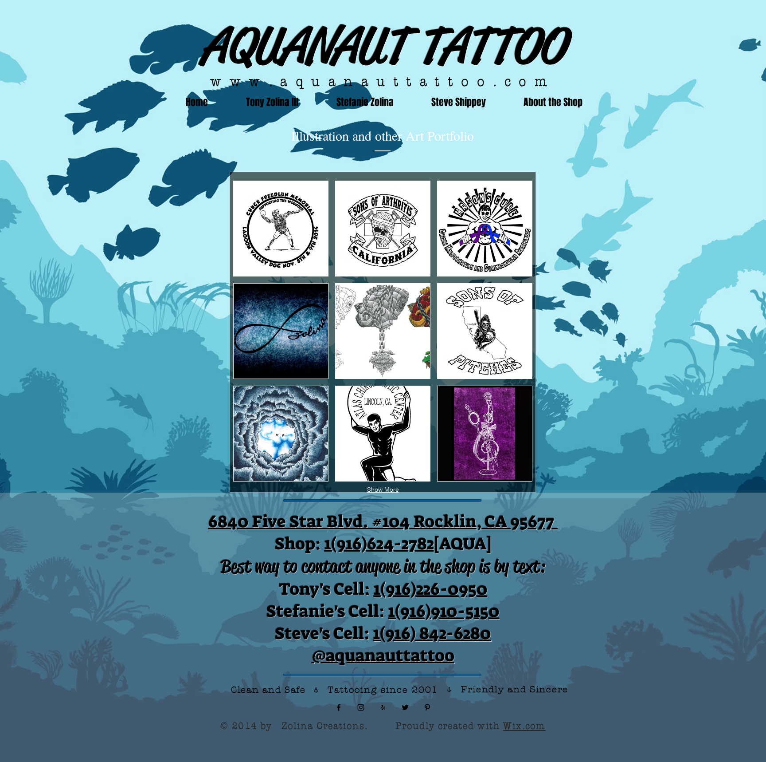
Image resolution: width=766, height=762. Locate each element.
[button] (280, 228)
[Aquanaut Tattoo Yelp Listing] (383, 707)
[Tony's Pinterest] (427, 707)
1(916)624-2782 (379, 544)
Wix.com (524, 725)
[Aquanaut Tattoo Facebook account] (338, 707)
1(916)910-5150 (444, 611)
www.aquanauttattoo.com (383, 81)
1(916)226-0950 (431, 589)
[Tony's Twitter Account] (405, 707)
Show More (383, 490)
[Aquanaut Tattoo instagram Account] (360, 707)
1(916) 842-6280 (432, 633)
